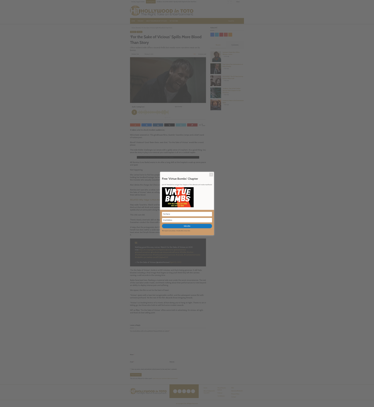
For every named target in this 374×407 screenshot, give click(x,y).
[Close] (211, 174)
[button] (187, 197)
